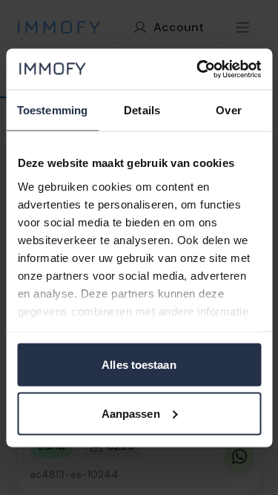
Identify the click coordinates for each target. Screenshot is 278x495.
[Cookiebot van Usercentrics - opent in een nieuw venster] (198, 69)
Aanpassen (131, 413)
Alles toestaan (139, 364)
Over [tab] (228, 110)
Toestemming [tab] (52, 110)
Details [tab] (142, 110)
